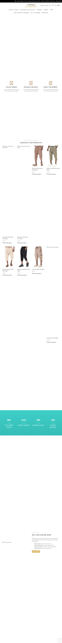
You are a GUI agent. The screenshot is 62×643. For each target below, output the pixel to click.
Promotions (45, 12)
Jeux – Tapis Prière (35, 12)
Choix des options (8, 242)
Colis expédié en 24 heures (43, 1)
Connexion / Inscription (44, 5)
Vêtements (39, 9)
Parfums (46, 9)
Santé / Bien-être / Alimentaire (21, 12)
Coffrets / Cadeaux (14, 9)
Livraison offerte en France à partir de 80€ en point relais (22, 1)
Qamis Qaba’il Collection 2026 (27, 9)
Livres (51, 9)
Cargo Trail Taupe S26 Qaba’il (38, 269)
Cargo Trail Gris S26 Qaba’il (52, 338)
